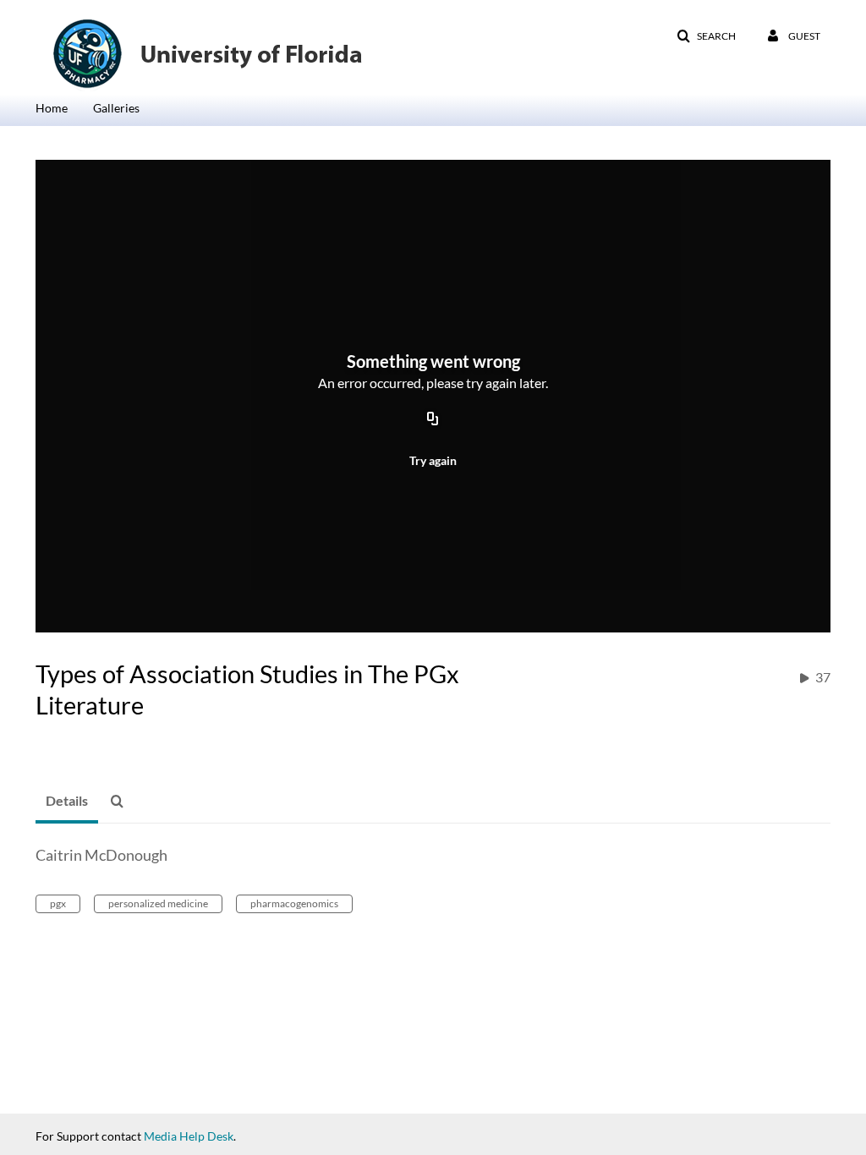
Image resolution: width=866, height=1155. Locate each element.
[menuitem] (64, 106)
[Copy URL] (433, 419)
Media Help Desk (188, 1136)
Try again (433, 460)
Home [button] (52, 108)
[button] (706, 36)
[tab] (67, 802)
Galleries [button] (116, 108)
